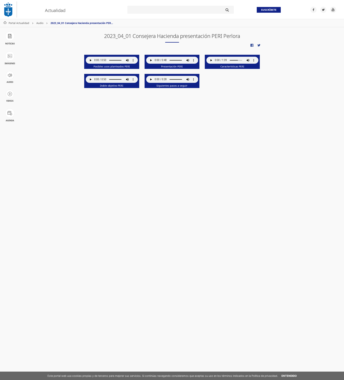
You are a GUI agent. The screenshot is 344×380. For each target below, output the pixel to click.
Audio (39, 23)
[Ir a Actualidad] (10, 9)
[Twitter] (322, 9)
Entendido (289, 375)
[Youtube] (331, 9)
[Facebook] (312, 9)
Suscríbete (268, 10)
